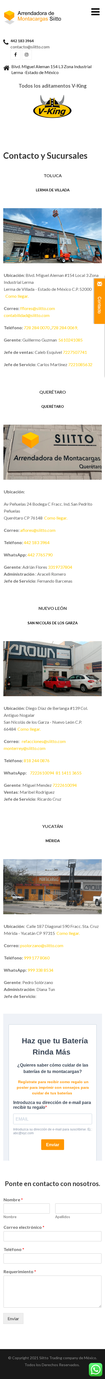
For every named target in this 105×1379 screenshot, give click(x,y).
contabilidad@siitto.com (27, 315)
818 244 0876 (37, 760)
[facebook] (15, 55)
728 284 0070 (37, 327)
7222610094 (42, 772)
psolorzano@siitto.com (41, 945)
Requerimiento (20, 1271)
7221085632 (80, 364)
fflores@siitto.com (37, 308)
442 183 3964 (37, 542)
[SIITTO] (32, 10)
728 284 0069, (64, 327)
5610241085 (70, 339)
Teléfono (14, 1249)
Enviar (13, 1318)
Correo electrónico (24, 1227)
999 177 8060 (37, 957)
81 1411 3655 (69, 772)
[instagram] (27, 55)
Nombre (13, 1199)
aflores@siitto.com (37, 530)
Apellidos (62, 1217)
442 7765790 (39, 554)
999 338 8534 (40, 970)
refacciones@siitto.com (44, 741)
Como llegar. (17, 296)
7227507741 (75, 352)
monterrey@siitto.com (25, 748)
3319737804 (60, 567)
